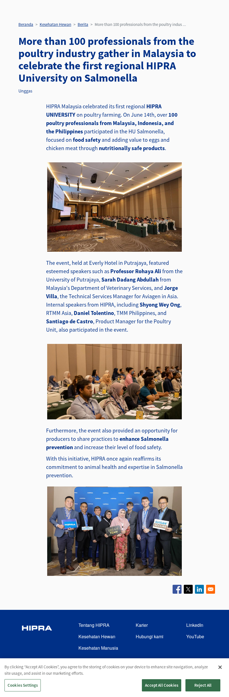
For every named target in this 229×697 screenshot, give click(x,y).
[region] (114, 677)
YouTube (195, 636)
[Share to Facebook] (177, 589)
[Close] (220, 667)
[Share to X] (188, 589)
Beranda (25, 24)
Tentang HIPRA (93, 625)
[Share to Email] (210, 589)
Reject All (203, 685)
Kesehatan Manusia (98, 648)
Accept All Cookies (161, 685)
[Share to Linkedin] (199, 589)
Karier (142, 625)
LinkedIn (194, 625)
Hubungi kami (149, 636)
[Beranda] (37, 637)
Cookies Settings (23, 685)
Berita (83, 24)
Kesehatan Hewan (55, 24)
